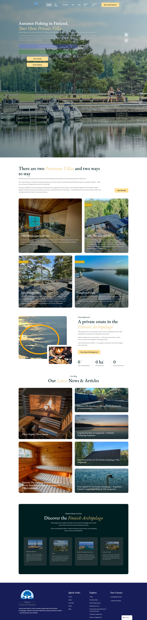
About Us (86, 4)
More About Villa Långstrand (89, 352)
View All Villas (37, 59)
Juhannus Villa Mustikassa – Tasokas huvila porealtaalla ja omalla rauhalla (99, 407)
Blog (79, 5)
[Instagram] (126, 40)
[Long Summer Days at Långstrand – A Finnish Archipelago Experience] (101, 427)
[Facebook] (126, 35)
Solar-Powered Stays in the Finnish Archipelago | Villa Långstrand (98, 460)
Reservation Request (110, 5)
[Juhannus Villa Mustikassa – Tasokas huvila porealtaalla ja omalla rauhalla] (101, 400)
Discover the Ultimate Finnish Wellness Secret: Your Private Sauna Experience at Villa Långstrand (41, 485)
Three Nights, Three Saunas (35, 434)
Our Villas (56, 4)
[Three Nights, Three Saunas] (45, 413)
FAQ (73, 5)
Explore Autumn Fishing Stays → (48, 46)
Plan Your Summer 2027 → (48, 52)
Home (49, 5)
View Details (27, 249)
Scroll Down (134, 102)
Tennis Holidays (37, 65)
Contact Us (94, 4)
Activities (65, 5)
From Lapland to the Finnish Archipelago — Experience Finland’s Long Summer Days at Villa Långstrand (99, 487)
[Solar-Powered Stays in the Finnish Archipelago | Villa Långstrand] (101, 454)
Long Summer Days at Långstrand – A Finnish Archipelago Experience (95, 434)
